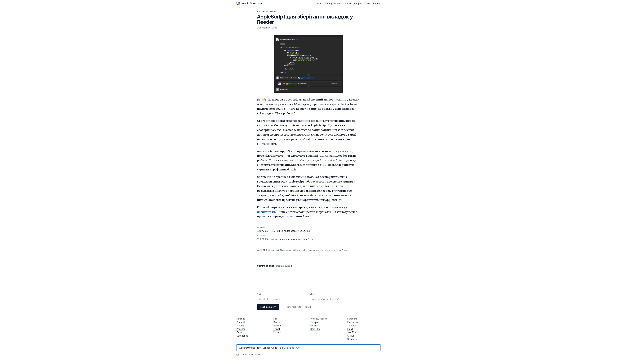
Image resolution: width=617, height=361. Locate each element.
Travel (367, 3)
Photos (376, 3)
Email (350, 329)
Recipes (358, 3)
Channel (318, 3)
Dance (348, 3)
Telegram (315, 322)
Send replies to (293, 306)
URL (311, 293)
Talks (239, 332)
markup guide (283, 266)
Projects (338, 3)
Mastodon (352, 322)
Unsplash (352, 339)
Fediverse (315, 325)
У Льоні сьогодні (267, 11)
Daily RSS (315, 329)
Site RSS (351, 332)
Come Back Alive (292, 347)
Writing (328, 3)
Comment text (265, 265)
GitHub (350, 335)
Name (260, 293)
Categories (242, 335)
